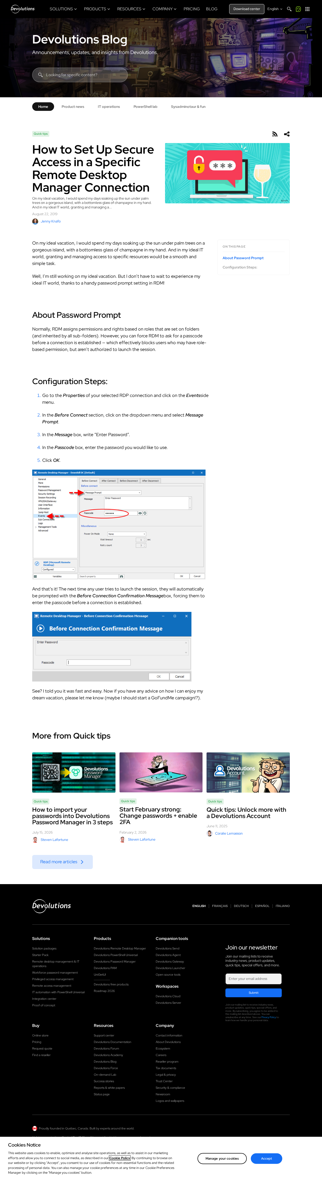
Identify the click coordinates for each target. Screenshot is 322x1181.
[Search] (289, 9)
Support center (104, 1035)
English (199, 906)
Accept (266, 1158)
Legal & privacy (166, 1075)
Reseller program (167, 1062)
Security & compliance (170, 1088)
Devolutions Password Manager (115, 962)
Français (220, 906)
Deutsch (241, 906)
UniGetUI (100, 975)
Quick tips (41, 134)
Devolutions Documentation (112, 1042)
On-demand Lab (105, 1075)
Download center (246, 9)
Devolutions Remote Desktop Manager (120, 948)
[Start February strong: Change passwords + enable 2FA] (161, 772)
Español (262, 906)
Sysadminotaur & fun (188, 106)
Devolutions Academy (108, 1055)
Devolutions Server (168, 1003)
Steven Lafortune (54, 839)
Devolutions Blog (79, 39)
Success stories (104, 1081)
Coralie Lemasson (229, 833)
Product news (73, 106)
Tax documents (166, 1068)
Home (43, 106)
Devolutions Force (106, 1068)
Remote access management (51, 986)
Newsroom (163, 1094)
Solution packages (44, 948)
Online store (40, 1035)
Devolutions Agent (168, 955)
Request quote (42, 1049)
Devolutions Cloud (168, 996)
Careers (161, 1055)
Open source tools (168, 975)
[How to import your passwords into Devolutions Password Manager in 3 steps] (73, 772)
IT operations (109, 106)
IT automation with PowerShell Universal (58, 992)
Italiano (283, 906)
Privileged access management (52, 979)
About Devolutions (168, 1042)
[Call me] (298, 9)
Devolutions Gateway (170, 962)
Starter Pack (40, 955)
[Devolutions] (22, 9)
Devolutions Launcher (170, 968)
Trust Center (164, 1081)
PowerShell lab (145, 106)
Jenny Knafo (51, 221)
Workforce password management (55, 973)
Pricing (36, 1042)
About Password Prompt (243, 258)
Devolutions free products (111, 984)
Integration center (44, 999)
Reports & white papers (109, 1088)
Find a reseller (41, 1055)
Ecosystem (163, 1049)
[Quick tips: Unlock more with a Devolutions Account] (248, 772)
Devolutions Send (167, 948)
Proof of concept (43, 1005)
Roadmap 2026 (104, 991)
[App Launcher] (307, 9)
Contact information (169, 1035)
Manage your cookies (222, 1158)
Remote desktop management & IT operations (55, 964)
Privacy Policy (268, 1017)
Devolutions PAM (105, 968)
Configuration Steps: (240, 267)
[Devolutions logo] (51, 906)
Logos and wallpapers (170, 1101)
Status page (102, 1094)
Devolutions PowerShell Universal (116, 955)
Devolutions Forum (106, 1049)
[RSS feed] (275, 134)
